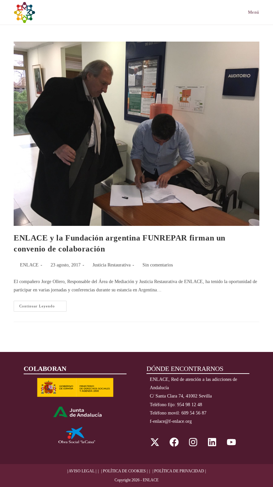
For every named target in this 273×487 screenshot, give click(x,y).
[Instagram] (193, 442)
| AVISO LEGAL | (81, 471)
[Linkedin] (212, 442)
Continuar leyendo (43, 304)
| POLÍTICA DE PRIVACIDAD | (179, 471)
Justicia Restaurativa (112, 264)
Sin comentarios (157, 264)
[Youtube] (231, 442)
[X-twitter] (154, 442)
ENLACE (29, 264)
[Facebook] (173, 442)
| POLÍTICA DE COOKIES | (124, 471)
